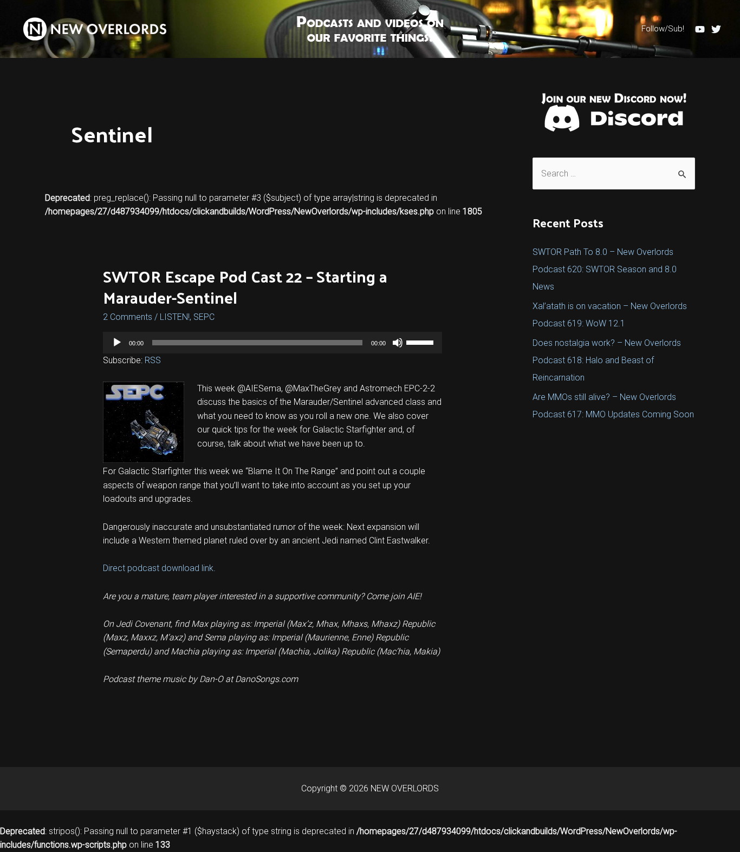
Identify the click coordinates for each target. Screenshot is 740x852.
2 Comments (127, 317)
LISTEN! (175, 317)
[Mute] (397, 342)
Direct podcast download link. (159, 568)
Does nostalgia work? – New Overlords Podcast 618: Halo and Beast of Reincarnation (607, 360)
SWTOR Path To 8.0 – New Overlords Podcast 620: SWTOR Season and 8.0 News (605, 269)
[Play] (117, 342)
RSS (153, 360)
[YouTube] (700, 29)
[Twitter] (716, 29)
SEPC (204, 317)
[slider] (421, 341)
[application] (273, 342)
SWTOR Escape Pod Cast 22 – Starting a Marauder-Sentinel (245, 286)
